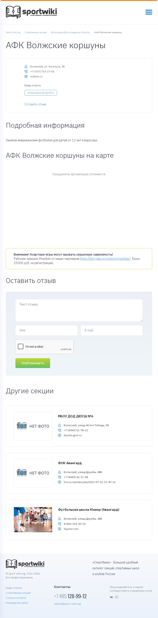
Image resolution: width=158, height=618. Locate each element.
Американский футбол (40, 92)
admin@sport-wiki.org (67, 603)
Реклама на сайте (17, 603)
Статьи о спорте (16, 598)
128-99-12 (70, 596)
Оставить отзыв (35, 104)
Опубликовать (32, 363)
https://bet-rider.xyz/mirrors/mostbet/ (105, 259)
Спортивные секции (18, 593)
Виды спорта (14, 587)
